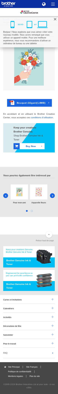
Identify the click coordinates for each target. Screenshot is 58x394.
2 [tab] (31, 211)
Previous (5, 195)
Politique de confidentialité (19, 371)
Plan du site (34, 376)
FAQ (5, 353)
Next (52, 195)
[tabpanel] (19, 194)
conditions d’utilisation (42, 117)
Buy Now (31, 146)
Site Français (32, 367)
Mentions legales (15, 376)
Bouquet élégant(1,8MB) (31, 103)
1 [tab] (26, 211)
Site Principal (14, 367)
